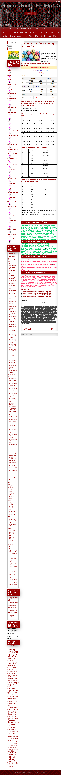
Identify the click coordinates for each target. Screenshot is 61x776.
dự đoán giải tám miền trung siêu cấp (13, 395)
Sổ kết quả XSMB (12, 89)
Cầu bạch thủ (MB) (12, 144)
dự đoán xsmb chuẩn (12, 706)
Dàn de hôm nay (10, 680)
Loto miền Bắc (11, 211)
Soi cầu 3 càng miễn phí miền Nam (34, 318)
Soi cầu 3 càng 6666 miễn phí (12, 729)
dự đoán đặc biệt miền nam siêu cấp (13, 440)
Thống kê (37, 36)
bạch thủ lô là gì (13, 660)
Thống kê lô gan (11, 169)
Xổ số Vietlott (12, 514)
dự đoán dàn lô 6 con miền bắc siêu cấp (12, 336)
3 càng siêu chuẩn (11, 648)
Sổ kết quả (12, 36)
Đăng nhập (58, 1)
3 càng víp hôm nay (29, 307)
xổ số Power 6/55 (11, 112)
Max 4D (9, 121)
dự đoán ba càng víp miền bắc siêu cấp (12, 265)
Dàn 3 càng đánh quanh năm (12, 675)
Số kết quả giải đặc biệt (30, 317)
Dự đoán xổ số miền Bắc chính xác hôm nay (12, 715)
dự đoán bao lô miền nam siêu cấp (12, 431)
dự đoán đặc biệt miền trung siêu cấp (13, 390)
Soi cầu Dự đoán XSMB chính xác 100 (12, 740)
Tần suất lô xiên (50, 320)
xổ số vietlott (10, 103)
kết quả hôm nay (11, 84)
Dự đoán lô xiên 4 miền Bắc (35, 312)
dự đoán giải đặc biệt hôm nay (44, 309)
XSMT (58, 32)
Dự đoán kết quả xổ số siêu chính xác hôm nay (44, 311)
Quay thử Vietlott (11, 239)
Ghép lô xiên (40, 315)
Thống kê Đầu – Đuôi (12, 192)
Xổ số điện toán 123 (12, 135)
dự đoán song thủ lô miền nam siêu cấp (13, 467)
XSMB (46, 32)
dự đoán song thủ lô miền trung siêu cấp (13, 416)
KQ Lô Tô (43, 36)
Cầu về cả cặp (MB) (12, 154)
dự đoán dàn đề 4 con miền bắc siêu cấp (13, 296)
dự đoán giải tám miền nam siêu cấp (13, 445)
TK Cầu (31, 36)
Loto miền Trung (11, 220)
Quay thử (49, 36)
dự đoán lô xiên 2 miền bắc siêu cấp (12, 345)
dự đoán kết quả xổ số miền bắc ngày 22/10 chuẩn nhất (37, 294)
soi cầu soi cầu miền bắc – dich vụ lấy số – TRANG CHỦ (13, 29)
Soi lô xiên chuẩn (42, 320)
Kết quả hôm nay (4, 36)
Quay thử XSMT (11, 234)
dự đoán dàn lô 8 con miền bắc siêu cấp (12, 340)
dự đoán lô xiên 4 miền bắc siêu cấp (12, 355)
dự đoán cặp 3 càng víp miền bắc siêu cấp (12, 291)
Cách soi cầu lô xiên (29, 308)
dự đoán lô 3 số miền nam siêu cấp (12, 450)
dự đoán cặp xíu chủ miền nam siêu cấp (13, 435)
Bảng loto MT (12, 571)
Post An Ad (30, 13)
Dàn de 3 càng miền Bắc (30, 309)
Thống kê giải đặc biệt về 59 (12, 764)
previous (26, 328)
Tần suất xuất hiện (12, 202)
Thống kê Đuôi (11, 188)
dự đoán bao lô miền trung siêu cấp (12, 380)
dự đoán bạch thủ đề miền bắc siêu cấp (13, 270)
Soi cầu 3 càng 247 (41, 317)
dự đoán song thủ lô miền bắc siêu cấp (12, 365)
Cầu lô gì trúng (27, 32)
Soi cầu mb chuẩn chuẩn (45, 29)
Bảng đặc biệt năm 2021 (12, 665)
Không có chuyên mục (49, 315)
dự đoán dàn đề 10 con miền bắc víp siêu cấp (13, 311)
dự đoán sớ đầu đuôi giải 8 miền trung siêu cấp (12, 404)
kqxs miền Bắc (43, 64)
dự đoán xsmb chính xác (42, 314)
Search (9, 45)
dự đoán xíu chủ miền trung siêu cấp (13, 421)
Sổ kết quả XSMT (11, 98)
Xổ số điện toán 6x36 (12, 130)
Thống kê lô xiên (11, 174)
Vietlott (19, 36)
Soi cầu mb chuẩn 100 (33, 29)
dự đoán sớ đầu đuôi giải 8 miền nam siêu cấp (12, 455)
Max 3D (9, 117)
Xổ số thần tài (11, 140)
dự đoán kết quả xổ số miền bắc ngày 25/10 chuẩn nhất (37, 293)
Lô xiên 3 (15, 724)
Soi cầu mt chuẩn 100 (6, 32)
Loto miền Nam (11, 215)
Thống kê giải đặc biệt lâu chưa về (43, 321)
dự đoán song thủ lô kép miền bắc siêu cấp (12, 360)
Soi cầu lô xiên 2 (33, 320)
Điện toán (25, 36)
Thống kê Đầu (11, 183)
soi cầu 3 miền (14, 735)
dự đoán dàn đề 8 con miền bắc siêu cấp (13, 306)
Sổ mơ (54, 36)
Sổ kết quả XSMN (12, 93)
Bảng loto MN (12, 573)
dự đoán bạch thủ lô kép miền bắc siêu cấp (12, 275)
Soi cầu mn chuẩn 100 (18, 32)
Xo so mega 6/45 (11, 107)
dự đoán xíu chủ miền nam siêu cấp (13, 472)
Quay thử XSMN (11, 229)
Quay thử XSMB (11, 225)
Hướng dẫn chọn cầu (37, 32)
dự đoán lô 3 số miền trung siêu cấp (12, 399)
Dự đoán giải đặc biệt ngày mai (12, 687)
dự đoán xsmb (31, 314)
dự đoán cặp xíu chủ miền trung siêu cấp (13, 385)
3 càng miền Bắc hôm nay (12, 645)
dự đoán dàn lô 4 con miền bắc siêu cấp (12, 326)
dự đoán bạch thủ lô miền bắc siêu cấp (12, 280)
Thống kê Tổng (11, 197)
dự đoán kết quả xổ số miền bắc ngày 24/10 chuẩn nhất (37, 296)
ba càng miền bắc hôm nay (41, 307)
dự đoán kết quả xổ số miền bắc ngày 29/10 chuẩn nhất (37, 291)
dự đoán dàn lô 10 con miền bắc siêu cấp (13, 321)
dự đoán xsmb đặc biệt (30, 315)
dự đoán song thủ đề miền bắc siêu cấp (13, 370)
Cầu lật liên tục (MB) (12, 149)
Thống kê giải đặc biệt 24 (28, 321)
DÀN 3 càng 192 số (39, 308)
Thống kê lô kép (11, 178)
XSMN (52, 32)
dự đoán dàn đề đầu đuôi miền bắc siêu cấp (13, 316)
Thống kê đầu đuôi (12, 165)
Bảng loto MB (12, 574)
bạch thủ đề (9, 662)
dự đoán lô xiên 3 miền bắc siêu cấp (12, 350)
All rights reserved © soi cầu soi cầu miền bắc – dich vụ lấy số (31, 772)
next (54, 328)
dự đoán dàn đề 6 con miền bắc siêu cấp (13, 301)
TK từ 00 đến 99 (11, 206)
